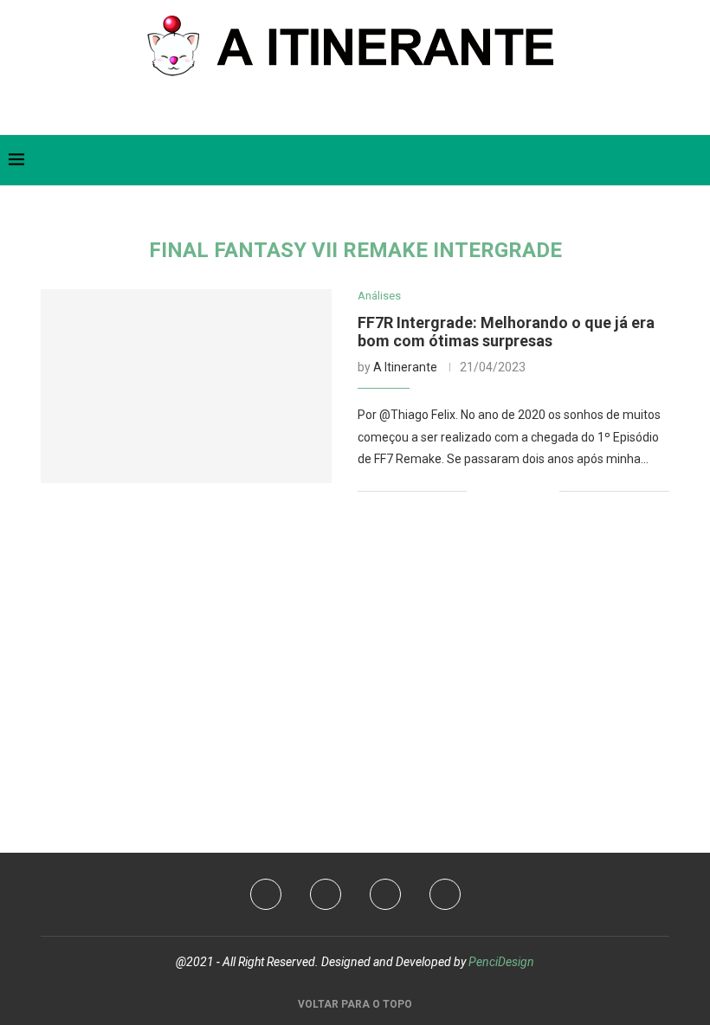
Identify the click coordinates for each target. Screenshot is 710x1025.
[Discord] (445, 894)
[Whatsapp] (369, 110)
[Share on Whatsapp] (527, 491)
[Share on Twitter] (509, 491)
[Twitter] (330, 110)
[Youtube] (325, 894)
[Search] (692, 160)
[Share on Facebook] (491, 491)
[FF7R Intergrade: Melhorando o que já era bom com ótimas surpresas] (186, 386)
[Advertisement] (355, 653)
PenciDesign (501, 962)
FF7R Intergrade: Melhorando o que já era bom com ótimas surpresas (506, 331)
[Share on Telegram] (546, 491)
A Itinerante (405, 367)
